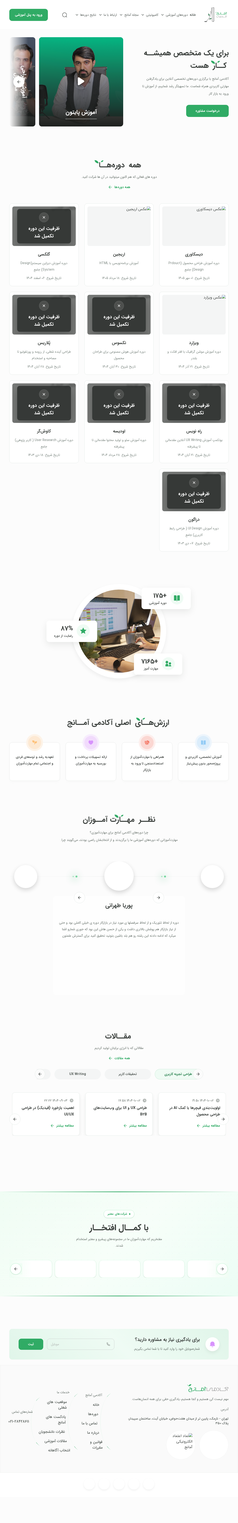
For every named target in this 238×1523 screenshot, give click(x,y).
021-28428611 (18, 1421)
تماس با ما (89, 1423)
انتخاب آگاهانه (59, 1450)
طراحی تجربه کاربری (178, 1074)
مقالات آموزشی (55, 1441)
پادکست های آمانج (56, 1419)
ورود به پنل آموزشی (28, 14)
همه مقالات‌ (122, 1058)
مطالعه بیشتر (211, 1125)
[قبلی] (158, 897)
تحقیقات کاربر (128, 1074)
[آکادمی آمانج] (216, 14)
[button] (81, 81)
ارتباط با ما (110, 15)
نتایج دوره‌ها (88, 15)
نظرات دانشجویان (52, 1432)
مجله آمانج (131, 15)
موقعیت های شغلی (56, 1404)
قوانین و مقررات (96, 1444)
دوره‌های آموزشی (177, 15)
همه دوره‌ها (122, 187)
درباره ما (93, 1433)
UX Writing (77, 1074)
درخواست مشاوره (207, 110)
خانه (193, 15)
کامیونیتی (152, 15)
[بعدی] (19, 81)
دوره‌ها (93, 1414)
